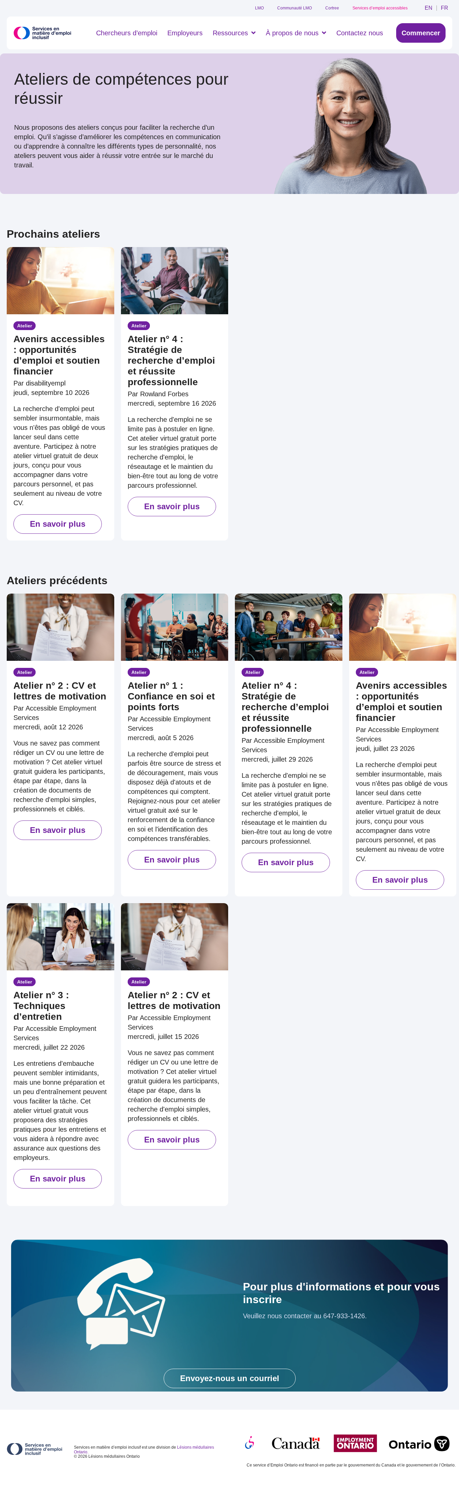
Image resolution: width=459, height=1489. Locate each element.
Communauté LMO (294, 8)
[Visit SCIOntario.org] (249, 1442)
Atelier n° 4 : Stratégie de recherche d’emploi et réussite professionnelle (171, 360)
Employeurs (185, 33)
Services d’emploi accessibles (380, 8)
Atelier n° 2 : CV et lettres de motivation (59, 690)
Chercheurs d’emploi (126, 33)
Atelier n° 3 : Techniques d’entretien (41, 1006)
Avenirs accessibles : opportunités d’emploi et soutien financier (59, 355)
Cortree (332, 8)
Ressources (230, 33)
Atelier (24, 325)
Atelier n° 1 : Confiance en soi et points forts (171, 696)
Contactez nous (359, 33)
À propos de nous (292, 33)
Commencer (421, 33)
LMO (259, 8)
